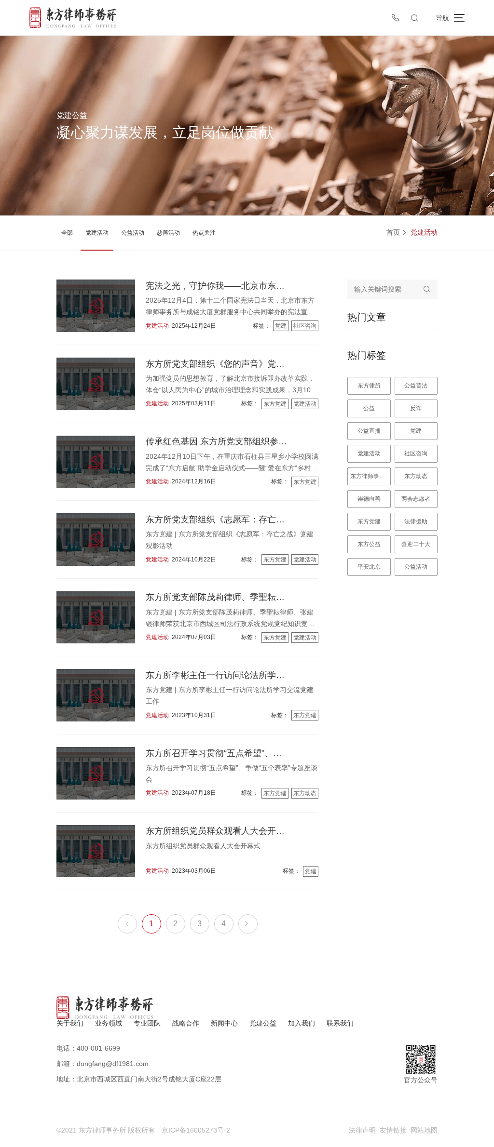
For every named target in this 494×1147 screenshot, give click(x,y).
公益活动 (132, 232)
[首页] (72, 17)
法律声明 (362, 1130)
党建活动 (97, 232)
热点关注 (204, 232)
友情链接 (393, 1130)
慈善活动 (168, 232)
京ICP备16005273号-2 (196, 1130)
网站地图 (424, 1130)
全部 (67, 232)
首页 (393, 232)
